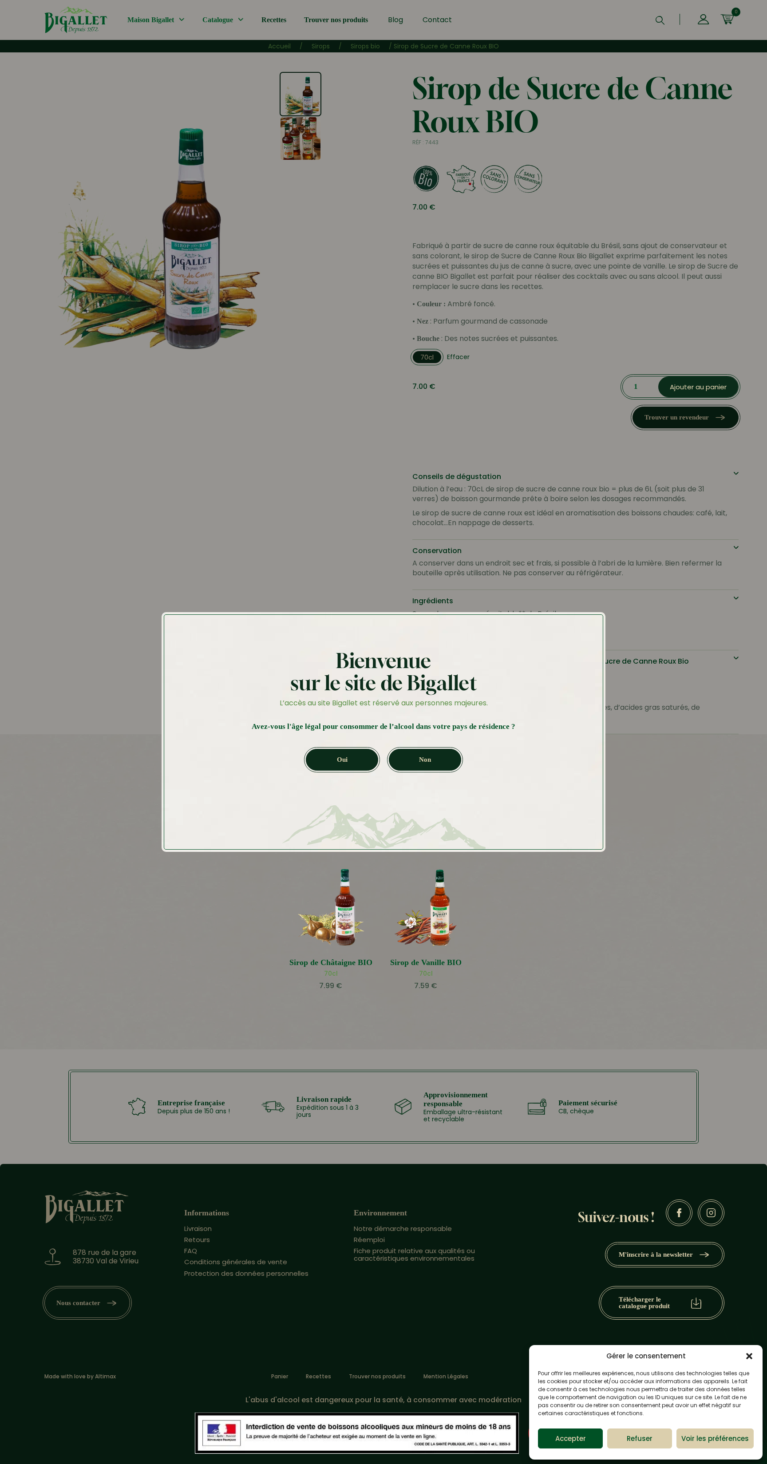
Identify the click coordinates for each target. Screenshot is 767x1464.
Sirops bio (365, 46)
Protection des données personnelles (246, 1273)
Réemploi (369, 1239)
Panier (279, 1376)
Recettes (273, 20)
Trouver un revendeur (676, 417)
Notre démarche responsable (403, 1228)
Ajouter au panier (698, 387)
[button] (749, 1356)
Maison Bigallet (150, 20)
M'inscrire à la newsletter (656, 1254)
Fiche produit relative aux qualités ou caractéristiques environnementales (414, 1254)
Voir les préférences (715, 1438)
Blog (395, 20)
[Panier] (727, 20)
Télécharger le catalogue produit (644, 1303)
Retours (197, 1239)
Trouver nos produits (336, 20)
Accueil (279, 46)
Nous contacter (78, 1302)
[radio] (427, 357)
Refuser (639, 1438)
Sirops (321, 46)
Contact (437, 20)
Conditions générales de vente (235, 1261)
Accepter (570, 1438)
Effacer (458, 356)
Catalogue (217, 20)
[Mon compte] (703, 20)
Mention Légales (445, 1376)
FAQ (190, 1250)
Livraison (198, 1228)
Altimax (105, 1376)
